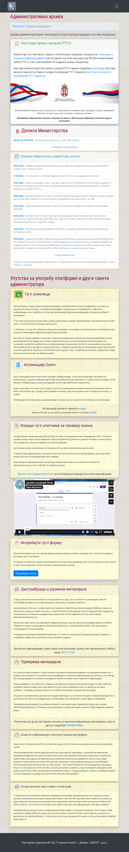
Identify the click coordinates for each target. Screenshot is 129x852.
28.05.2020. (19, 165)
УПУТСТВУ (68, 652)
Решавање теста (26, 573)
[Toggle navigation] (116, 6)
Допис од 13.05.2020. (23, 140)
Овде (63, 764)
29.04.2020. (19, 238)
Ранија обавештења (64, 255)
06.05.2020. (19, 195)
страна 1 (18, 264)
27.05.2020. (19, 175)
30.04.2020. (19, 228)
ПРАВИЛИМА (74, 725)
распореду (98, 68)
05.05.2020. (19, 205)
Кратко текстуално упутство (35, 474)
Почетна (18, 26)
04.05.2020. (19, 215)
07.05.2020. (19, 182)
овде (83, 408)
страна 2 (27, 264)
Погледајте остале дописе (64, 147)
